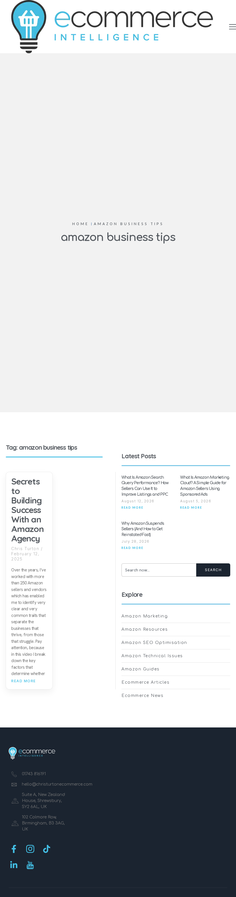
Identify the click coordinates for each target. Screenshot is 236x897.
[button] (232, 26)
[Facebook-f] (14, 849)
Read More (23, 681)
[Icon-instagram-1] (30, 849)
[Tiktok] (47, 849)
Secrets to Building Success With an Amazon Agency (27, 510)
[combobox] (158, 570)
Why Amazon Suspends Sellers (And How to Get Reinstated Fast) (142, 529)
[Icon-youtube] (30, 865)
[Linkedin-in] (14, 865)
